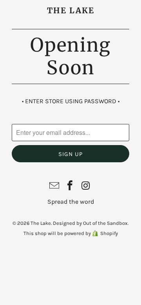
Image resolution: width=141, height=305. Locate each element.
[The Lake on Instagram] (85, 186)
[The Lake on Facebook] (70, 186)
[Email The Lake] (54, 186)
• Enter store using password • (70, 101)
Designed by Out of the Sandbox (90, 223)
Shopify (109, 233)
